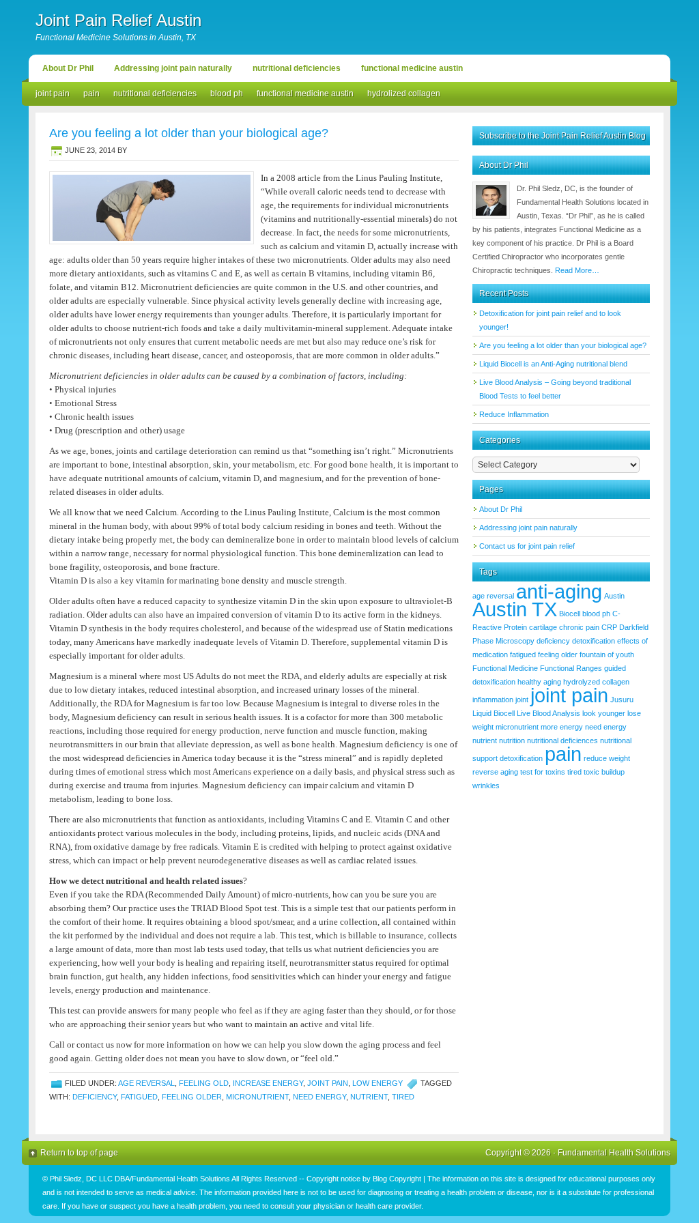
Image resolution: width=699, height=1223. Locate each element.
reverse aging (495, 772)
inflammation (492, 699)
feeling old (204, 1083)
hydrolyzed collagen (596, 682)
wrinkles (486, 785)
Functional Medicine (505, 668)
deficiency (94, 1097)
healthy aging (539, 682)
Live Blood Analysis (548, 713)
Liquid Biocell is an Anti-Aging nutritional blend (553, 364)
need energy (319, 1097)
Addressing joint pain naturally (173, 68)
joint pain (52, 93)
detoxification (593, 641)
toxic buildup (604, 772)
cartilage (543, 627)
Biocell (569, 613)
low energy (377, 1083)
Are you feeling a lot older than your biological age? (188, 133)
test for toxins (542, 772)
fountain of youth (607, 654)
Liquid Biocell (493, 713)
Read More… (577, 270)
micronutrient (257, 1097)
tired (403, 1097)
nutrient (369, 1097)
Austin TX (514, 609)
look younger (603, 713)
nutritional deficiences (562, 740)
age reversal (146, 1083)
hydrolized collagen (403, 93)
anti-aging (559, 591)
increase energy (268, 1083)
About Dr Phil (68, 68)
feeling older (192, 1097)
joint (521, 699)
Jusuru (621, 699)
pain (91, 93)
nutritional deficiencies (297, 68)
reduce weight (607, 758)
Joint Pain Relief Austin (118, 20)
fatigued (139, 1097)
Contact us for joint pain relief (527, 546)
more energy (562, 727)
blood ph (226, 93)
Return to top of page (79, 1152)
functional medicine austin (412, 68)
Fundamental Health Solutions (614, 1152)
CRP (609, 627)
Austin (614, 596)
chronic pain (579, 627)
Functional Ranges (571, 668)
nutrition (512, 740)
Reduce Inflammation (514, 414)
